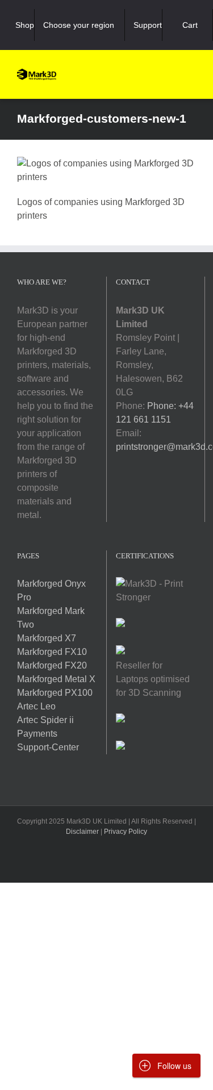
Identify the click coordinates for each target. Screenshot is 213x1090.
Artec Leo (36, 706)
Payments (37, 733)
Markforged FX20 (52, 665)
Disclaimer (82, 832)
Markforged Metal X (56, 679)
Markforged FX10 (52, 652)
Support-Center (48, 747)
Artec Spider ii (45, 720)
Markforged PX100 (55, 693)
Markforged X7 (46, 638)
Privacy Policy (125, 832)
